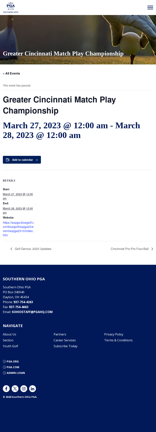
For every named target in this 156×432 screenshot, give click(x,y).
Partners (60, 334)
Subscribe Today (65, 346)
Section (8, 340)
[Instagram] (23, 388)
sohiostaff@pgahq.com (32, 312)
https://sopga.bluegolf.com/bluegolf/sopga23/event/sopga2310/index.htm (18, 228)
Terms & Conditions (118, 340)
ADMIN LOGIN (16, 373)
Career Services (65, 340)
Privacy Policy (113, 334)
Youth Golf (10, 346)
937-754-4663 (18, 307)
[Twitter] (15, 388)
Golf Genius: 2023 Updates (32, 249)
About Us (9, 334)
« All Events (11, 73)
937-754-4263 (23, 302)
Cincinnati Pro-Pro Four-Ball (130, 249)
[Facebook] (6, 388)
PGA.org (13, 361)
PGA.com (13, 367)
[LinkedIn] (32, 388)
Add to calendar (22, 160)
